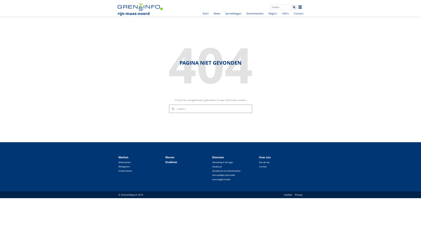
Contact (298, 13)
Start (206, 13)
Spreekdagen (233, 13)
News (217, 13)
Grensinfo (302, 7)
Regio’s (273, 13)
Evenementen (255, 13)
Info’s (285, 13)
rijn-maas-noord (134, 13)
